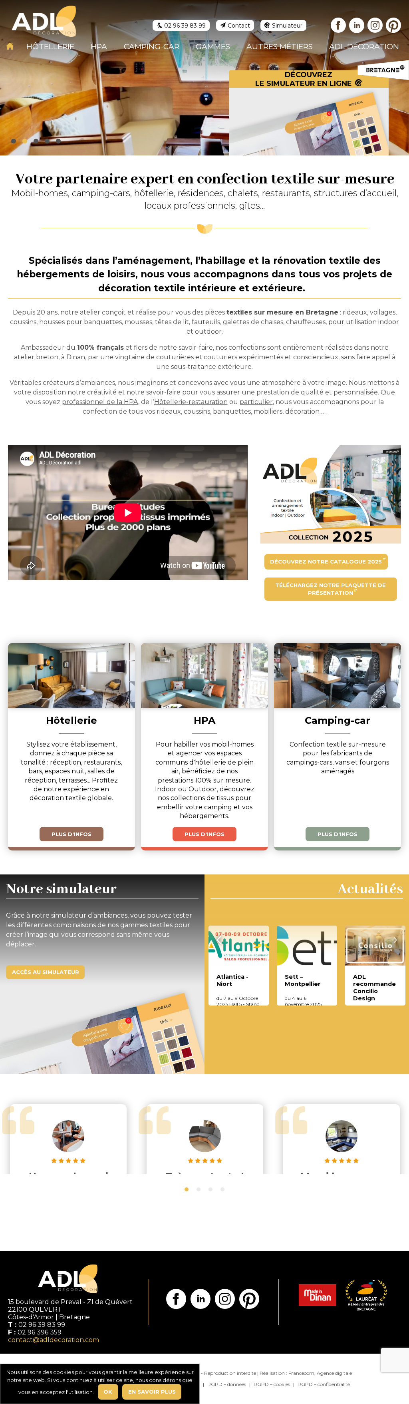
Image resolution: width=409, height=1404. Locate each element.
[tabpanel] (68, 1144)
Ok (107, 1391)
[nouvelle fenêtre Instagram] (375, 26)
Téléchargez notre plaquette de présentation (330, 589)
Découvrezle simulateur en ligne (303, 79)
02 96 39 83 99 (41, 1324)
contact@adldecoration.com (53, 1340)
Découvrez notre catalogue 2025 (326, 561)
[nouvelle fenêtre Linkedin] (357, 26)
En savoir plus (152, 1391)
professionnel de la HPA (100, 402)
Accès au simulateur (45, 972)
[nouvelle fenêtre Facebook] (339, 26)
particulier (256, 402)
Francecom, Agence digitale (320, 1373)
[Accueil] (10, 46)
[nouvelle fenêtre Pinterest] (394, 26)
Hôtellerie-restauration (191, 402)
